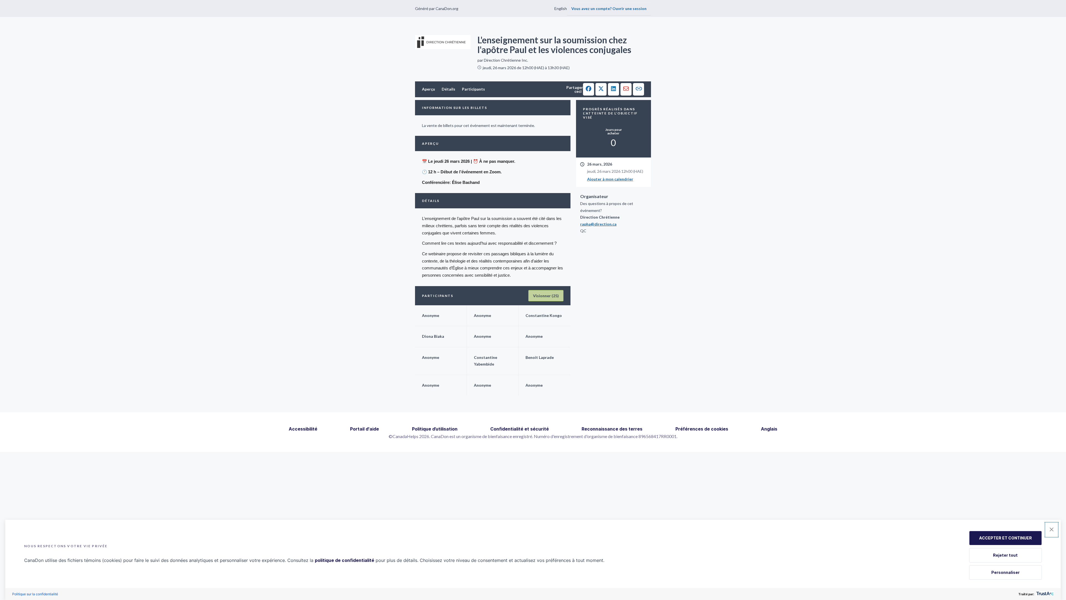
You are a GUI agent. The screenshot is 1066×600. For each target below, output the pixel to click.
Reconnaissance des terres (612, 429)
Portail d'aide (364, 429)
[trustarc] (1044, 594)
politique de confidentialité (344, 560)
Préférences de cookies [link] (701, 429)
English (560, 8)
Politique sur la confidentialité (35, 594)
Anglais (769, 429)
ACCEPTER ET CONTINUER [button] (1005, 538)
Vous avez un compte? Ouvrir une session (609, 8)
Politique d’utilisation (434, 429)
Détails (448, 89)
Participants (473, 89)
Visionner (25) (546, 295)
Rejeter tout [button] (1005, 555)
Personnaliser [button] (1005, 572)
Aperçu (428, 89)
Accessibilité (303, 429)
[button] (588, 89)
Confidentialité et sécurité (519, 429)
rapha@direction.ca (598, 224)
